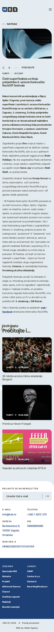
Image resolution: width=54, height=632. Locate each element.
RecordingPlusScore (37, 586)
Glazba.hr (32, 581)
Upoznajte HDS (9, 571)
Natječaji (6, 601)
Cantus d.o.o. (33, 576)
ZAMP (30, 571)
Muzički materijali (11, 607)
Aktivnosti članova (11, 586)
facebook (7, 311)
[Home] (10, 9)
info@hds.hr (9, 514)
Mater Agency (31, 627)
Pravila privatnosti (30, 623)
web (43, 307)
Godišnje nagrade (11, 596)
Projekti (6, 581)
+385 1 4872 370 (37, 514)
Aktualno (6, 576)
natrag (12, 24)
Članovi (6, 591)
